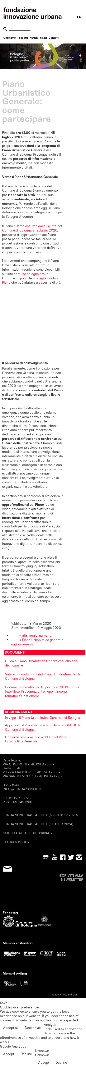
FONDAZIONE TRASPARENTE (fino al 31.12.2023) (40, 815)
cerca (6, 29)
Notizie (34, 37)
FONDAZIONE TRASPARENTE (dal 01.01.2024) (38, 824)
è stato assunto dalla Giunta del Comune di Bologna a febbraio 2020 (32, 228)
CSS (75, 994)
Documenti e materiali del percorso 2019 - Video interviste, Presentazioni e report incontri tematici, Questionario (42, 691)
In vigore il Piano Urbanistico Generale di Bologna (42, 718)
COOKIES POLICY (16, 842)
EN (79, 17)
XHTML (62, 994)
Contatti (54, 37)
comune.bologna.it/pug (31, 274)
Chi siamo (9, 37)
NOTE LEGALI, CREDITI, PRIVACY (27, 833)
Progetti (23, 37)
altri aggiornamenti (36, 635)
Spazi (43, 37)
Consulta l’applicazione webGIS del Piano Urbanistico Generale (36, 739)
